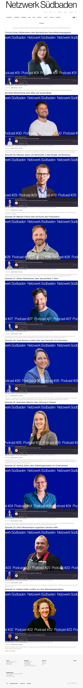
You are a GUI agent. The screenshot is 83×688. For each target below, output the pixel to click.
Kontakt (50, 12)
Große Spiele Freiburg (10, 676)
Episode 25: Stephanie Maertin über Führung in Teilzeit (30, 402)
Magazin (65, 12)
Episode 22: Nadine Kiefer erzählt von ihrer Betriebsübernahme (34, 589)
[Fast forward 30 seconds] (27, 81)
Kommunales (23, 17)
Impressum (29, 683)
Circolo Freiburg (9, 674)
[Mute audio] (20, 81)
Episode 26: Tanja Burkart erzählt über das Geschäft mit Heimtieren (36, 340)
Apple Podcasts (14, 87)
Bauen (29, 17)
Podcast (46, 17)
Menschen (39, 17)
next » (14, 650)
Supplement (71, 12)
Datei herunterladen (9, 85)
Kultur (34, 17)
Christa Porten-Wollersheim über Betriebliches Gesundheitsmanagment (38, 32)
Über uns (45, 12)
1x (24, 81)
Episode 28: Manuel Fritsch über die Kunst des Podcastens (32, 216)
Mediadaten (60, 12)
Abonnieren (21, 83)
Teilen (26, 83)
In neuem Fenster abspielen (21, 85)
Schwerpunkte (9, 17)
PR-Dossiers (58, 17)
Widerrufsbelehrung (14, 683)
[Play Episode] (16, 80)
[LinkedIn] (76, 663)
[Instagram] (75, 663)
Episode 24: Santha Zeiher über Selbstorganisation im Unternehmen (36, 465)
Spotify (20, 87)
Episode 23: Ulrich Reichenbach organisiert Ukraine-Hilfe (31, 527)
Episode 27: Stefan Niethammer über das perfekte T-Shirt (31, 278)
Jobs (55, 12)
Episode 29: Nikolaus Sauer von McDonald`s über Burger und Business (37, 155)
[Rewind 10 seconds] (21, 81)
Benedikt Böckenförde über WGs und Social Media (28, 93)
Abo (76, 12)
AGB (7, 683)
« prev (6, 650)
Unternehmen (16, 17)
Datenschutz (22, 683)
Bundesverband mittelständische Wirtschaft (14, 673)
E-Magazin (52, 17)
